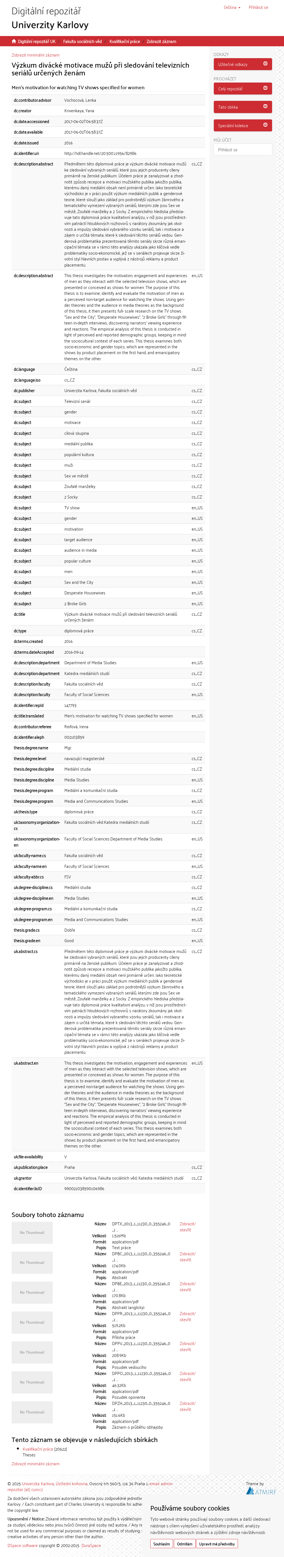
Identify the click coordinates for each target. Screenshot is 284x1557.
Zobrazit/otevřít (188, 1226)
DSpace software (22, 1545)
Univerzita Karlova (38, 1483)
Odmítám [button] (184, 1543)
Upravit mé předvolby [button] (217, 1543)
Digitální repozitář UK (36, 41)
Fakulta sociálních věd (82, 41)
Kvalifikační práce (125, 41)
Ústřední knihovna (72, 1483)
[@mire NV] (261, 1490)
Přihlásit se (227, 149)
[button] (232, 7)
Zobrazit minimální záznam (36, 54)
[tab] (243, 64)
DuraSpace (91, 1545)
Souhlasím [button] (161, 1543)
